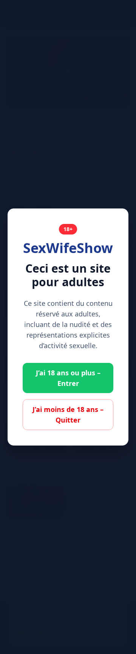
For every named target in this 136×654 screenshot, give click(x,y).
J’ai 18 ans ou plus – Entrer (68, 378)
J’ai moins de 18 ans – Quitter (68, 414)
